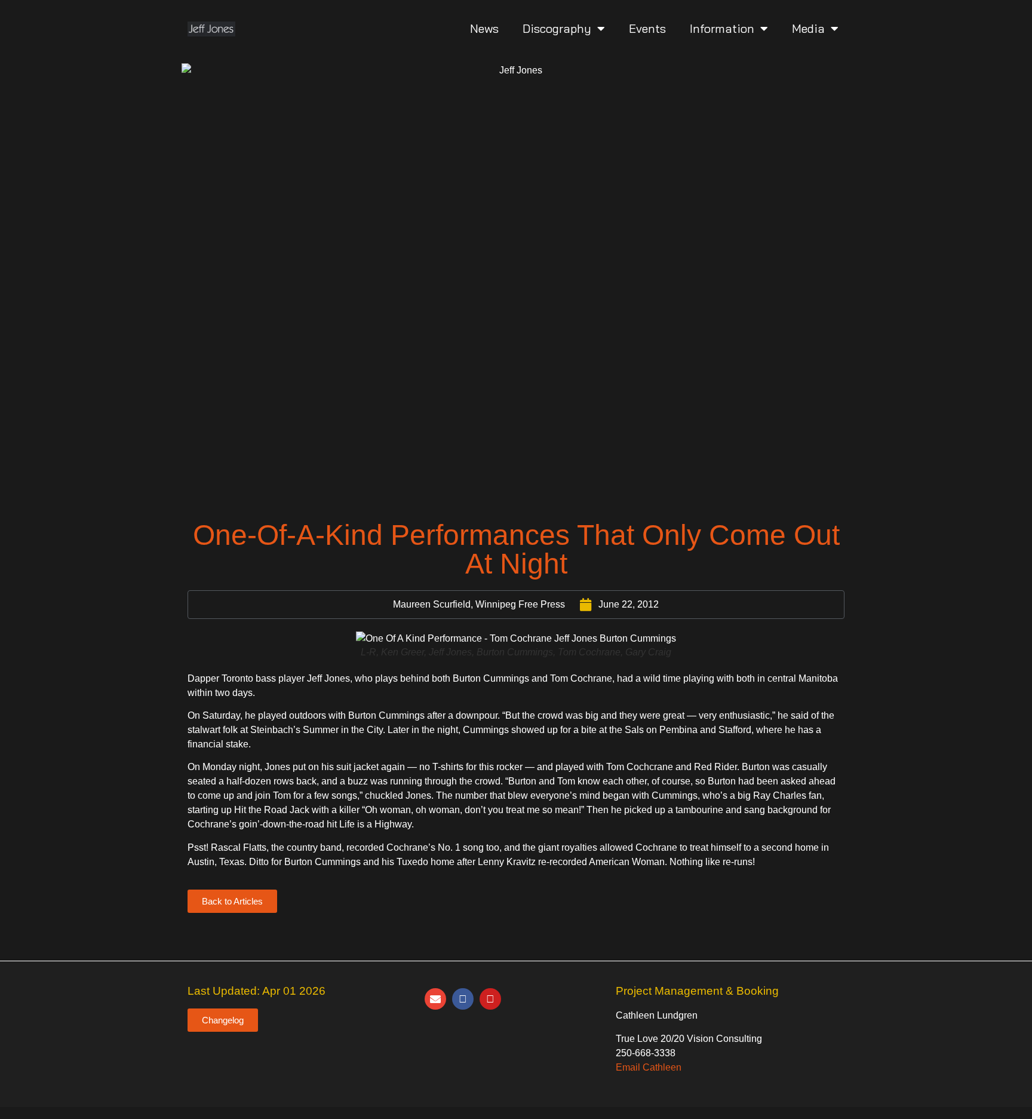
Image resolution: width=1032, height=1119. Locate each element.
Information (722, 28)
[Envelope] (435, 999)
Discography (557, 28)
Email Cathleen (648, 1067)
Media (808, 28)
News (484, 28)
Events (647, 28)
